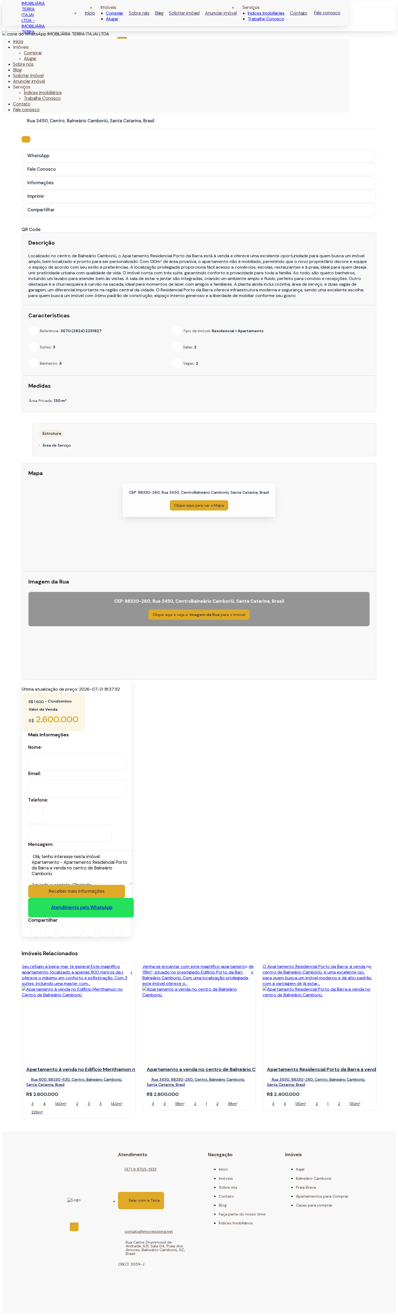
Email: (34, 773)
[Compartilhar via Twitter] (63, 931)
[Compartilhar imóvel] (26, 139)
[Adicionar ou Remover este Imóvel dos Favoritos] (127, 972)
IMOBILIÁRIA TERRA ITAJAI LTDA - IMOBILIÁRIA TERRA (33, 18)
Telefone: (38, 800)
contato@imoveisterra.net (149, 1231)
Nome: (35, 747)
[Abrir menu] (6, 32)
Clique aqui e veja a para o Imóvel (199, 614)
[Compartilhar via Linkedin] (76, 931)
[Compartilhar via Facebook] (49, 931)
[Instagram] (74, 1226)
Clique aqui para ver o (199, 505)
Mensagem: (40, 844)
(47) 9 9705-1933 (140, 1169)
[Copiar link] (117, 931)
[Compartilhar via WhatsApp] (36, 931)
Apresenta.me (40, 1304)
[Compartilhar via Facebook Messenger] (103, 931)
